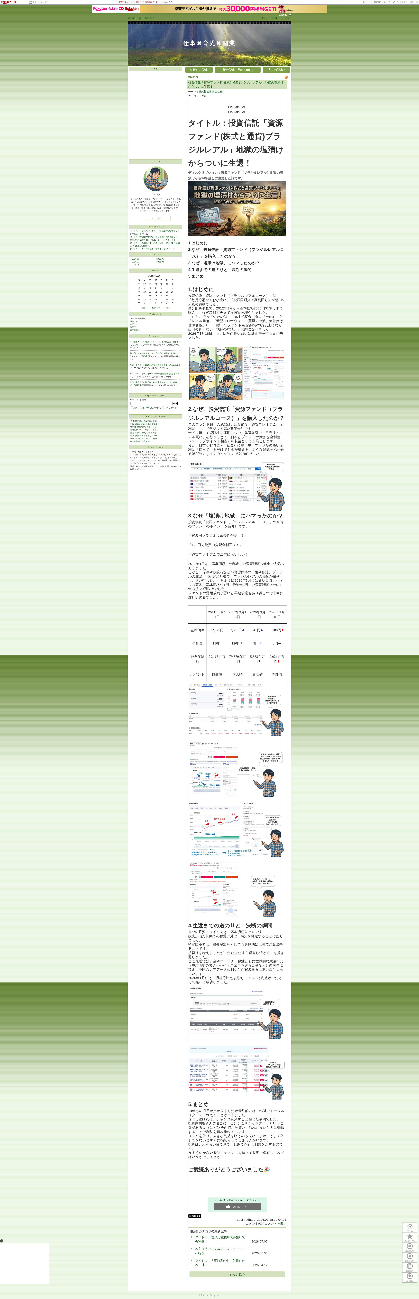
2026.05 (160, 259)
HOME (131, 18)
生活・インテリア (40, 2)
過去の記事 (410, 1251)
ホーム (410, 1231)
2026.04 (160, 262)
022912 (283, 15)
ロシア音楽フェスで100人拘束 (143, 438)
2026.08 (135, 259)
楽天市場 (414, 2)
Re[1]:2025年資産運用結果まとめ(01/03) (160, 365)
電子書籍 (134, 330)
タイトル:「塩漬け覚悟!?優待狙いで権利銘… (220, 1239)
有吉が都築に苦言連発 (140, 441)
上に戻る (410, 1281)
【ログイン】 (285, 18)
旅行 (132, 327)
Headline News (156, 416)
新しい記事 (410, 1261)
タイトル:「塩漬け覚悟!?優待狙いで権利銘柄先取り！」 (154, 237)
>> (380, 2)
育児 (132, 324)
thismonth (156, 308)
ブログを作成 (401, 2)
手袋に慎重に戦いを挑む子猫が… (144, 424)
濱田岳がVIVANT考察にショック (144, 430)
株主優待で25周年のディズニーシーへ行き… (220, 1251)
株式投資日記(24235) (211, 91)
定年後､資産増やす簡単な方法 (143, 427)
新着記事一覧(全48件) (238, 70)
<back (143, 308)
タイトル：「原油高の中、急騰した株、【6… (220, 1263)
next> (168, 308)
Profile (155, 161)
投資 (132, 321)
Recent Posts (155, 227)
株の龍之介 (135, 353)
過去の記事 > (277, 70)
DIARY (140, 18)
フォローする (410, 1241)
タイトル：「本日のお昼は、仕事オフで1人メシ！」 (153, 249)
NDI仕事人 (134, 342)
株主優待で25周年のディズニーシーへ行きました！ (152, 240)
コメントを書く (275, 1223)
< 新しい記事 (199, 70)
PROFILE (149, 18)
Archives (156, 254)
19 (156, 295)
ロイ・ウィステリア (139, 374)
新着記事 (410, 1271)
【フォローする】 (269, 18)
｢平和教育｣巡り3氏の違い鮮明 (143, 421)
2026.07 (135, 262)
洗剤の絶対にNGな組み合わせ (143, 432)
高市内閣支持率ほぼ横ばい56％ (144, 435)
